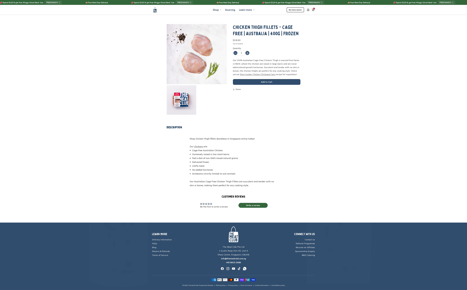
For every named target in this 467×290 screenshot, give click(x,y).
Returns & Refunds (161, 251)
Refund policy (220, 285)
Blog (154, 247)
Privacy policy (233, 285)
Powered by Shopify (206, 285)
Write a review (253, 205)
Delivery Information (162, 239)
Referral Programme (305, 243)
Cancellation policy (278, 285)
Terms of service (246, 285)
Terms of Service (160, 255)
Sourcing (230, 9)
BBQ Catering (308, 255)
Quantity (237, 48)
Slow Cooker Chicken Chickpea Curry (258, 74)
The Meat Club (193, 285)
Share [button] (238, 89)
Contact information (262, 285)
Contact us (310, 239)
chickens (198, 146)
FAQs (154, 243)
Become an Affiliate (305, 247)
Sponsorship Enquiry (305, 251)
